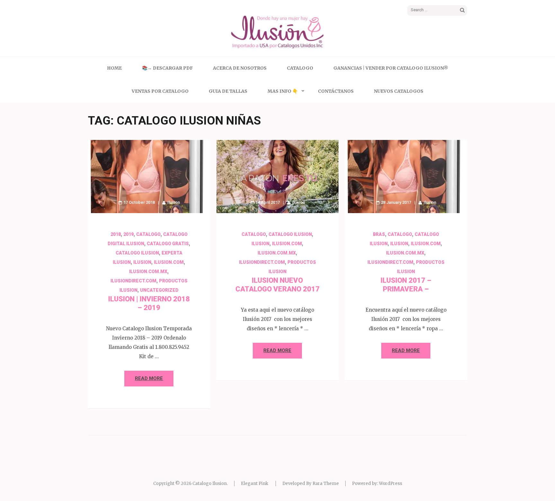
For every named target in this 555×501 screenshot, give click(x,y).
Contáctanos (336, 91)
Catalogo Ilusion (137, 252)
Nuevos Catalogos (398, 91)
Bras (379, 234)
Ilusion (173, 202)
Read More (149, 378)
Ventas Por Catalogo (160, 91)
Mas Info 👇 (283, 91)
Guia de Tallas (228, 91)
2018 (115, 234)
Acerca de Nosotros (240, 68)
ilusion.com (169, 262)
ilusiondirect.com (133, 280)
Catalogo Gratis (168, 243)
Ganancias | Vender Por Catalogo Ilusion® (390, 68)
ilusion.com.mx (148, 271)
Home (114, 68)
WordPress (390, 483)
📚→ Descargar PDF (167, 68)
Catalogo (300, 68)
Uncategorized (159, 290)
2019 (128, 234)
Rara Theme (326, 483)
